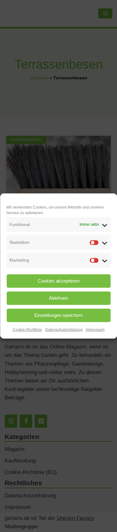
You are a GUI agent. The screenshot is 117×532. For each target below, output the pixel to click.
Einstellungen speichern (58, 315)
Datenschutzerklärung (64, 329)
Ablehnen (58, 298)
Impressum (95, 329)
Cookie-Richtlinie (27, 329)
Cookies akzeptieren (59, 280)
